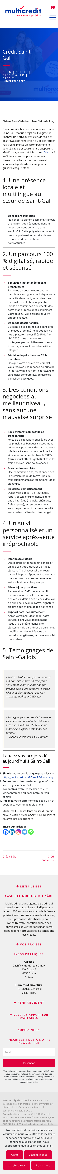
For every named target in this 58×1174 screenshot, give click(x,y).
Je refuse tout (16, 1165)
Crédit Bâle (9, 856)
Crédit (21, 72)
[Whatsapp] (31, 832)
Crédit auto (14, 75)
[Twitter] (24, 832)
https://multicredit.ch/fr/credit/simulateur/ (28, 777)
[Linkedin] (12, 832)
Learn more (43, 1165)
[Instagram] (18, 832)
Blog (7, 72)
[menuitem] (53, 7)
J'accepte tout (38, 1154)
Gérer (14, 1154)
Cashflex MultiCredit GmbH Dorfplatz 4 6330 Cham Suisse (29, 971)
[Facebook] (6, 832)
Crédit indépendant (14, 79)
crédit (44, 152)
